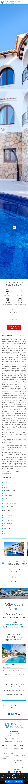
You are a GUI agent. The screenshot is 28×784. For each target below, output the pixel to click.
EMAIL (14, 577)
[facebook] (9, 713)
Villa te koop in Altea (19, 748)
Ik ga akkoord (10, 781)
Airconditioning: (8, 517)
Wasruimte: (7, 533)
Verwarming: (7, 515)
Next (25, 549)
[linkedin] (16, 713)
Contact (4, 758)
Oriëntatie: (7, 506)
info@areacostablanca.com (14, 624)
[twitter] (12, 713)
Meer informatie (18, 781)
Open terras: (7, 523)
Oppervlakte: (7, 493)
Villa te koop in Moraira (9, 664)
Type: (5, 482)
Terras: (6, 495)
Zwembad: (7, 520)
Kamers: (6, 498)
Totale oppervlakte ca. (7, 304)
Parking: (6, 525)
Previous (2, 549)
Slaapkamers (7, 295)
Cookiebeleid (5, 756)
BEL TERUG (14, 581)
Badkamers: (7, 501)
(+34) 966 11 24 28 (18, 627)
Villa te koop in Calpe (19, 764)
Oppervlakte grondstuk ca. (20, 304)
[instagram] (11, 772)
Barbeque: (6, 531)
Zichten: (6, 487)
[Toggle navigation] (25, 2)
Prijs (13, 314)
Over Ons (4, 748)
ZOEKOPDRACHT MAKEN (14, 695)
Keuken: (6, 503)
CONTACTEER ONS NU (14, 328)
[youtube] (19, 713)
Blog (3, 751)
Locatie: (6, 485)
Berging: (6, 528)
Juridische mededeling (7, 753)
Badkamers (20, 295)
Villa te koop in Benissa (19, 755)
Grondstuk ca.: (8, 490)
